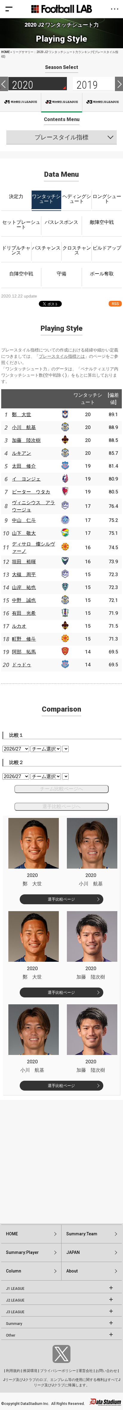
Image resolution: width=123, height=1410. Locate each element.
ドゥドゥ (21, 665)
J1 (20, 102)
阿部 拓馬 (24, 652)
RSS (115, 303)
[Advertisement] (61, 1161)
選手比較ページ (61, 899)
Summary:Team (81, 1233)
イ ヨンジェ (26, 479)
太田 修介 (24, 466)
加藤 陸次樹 (26, 440)
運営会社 (86, 1371)
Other (10, 1335)
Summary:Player (22, 1252)
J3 (102, 102)
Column (13, 1271)
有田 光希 (24, 613)
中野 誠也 (24, 600)
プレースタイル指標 (61, 137)
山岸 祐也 (24, 587)
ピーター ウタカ (31, 492)
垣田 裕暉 (24, 561)
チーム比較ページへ (61, 788)
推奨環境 (30, 1371)
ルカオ (19, 626)
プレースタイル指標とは (62, 356)
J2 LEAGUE (15, 1300)
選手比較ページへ (61, 806)
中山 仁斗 (24, 520)
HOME (5, 52)
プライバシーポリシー (58, 1371)
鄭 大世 (21, 414)
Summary (14, 1324)
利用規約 (13, 1371)
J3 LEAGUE (15, 1312)
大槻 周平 (24, 574)
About (72, 1271)
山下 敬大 (24, 533)
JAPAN (73, 1252)
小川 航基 (24, 427)
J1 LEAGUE (15, 1289)
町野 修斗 (24, 639)
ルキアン (21, 453)
